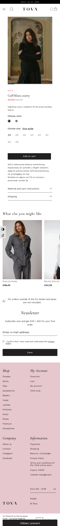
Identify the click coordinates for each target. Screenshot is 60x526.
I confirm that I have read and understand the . (30, 342)
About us (7, 444)
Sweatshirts (9, 391)
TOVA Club (35, 391)
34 (9, 135)
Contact (7, 449)
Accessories (8, 428)
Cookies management (41, 474)
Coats (5, 400)
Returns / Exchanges (40, 453)
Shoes (6, 419)
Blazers (6, 395)
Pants (5, 414)
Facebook (7, 458)
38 (24, 135)
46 (9, 142)
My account (36, 386)
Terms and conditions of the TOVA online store (42, 464)
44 (46, 135)
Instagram (8, 453)
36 (16, 135)
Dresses (6, 376)
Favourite (34, 376)
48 (16, 142)
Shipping (34, 449)
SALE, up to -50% (30, 2)
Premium (7, 424)
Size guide (27, 128)
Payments (35, 444)
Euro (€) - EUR (38, 489)
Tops (5, 386)
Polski (33, 498)
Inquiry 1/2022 (37, 470)
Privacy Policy (37, 458)
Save (30, 352)
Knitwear (7, 409)
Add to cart (29, 156)
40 (31, 135)
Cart (32, 381)
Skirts (5, 381)
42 (39, 135)
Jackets (6, 405)
